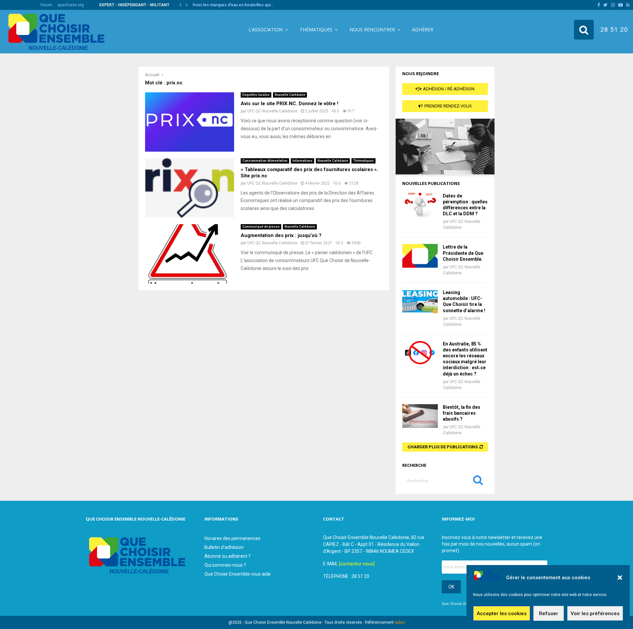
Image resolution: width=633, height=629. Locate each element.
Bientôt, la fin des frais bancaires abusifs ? (461, 413)
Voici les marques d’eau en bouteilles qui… (233, 5)
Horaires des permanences (232, 538)
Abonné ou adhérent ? (227, 556)
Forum (46, 5)
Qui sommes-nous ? (225, 565)
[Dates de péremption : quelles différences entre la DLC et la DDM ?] (420, 205)
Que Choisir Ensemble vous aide (237, 574)
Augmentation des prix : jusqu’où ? (281, 235)
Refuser (548, 613)
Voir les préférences (595, 613)
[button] (620, 577)
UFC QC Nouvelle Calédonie (272, 111)
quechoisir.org (71, 5)
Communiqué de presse (261, 226)
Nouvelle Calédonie (290, 95)
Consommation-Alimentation (264, 161)
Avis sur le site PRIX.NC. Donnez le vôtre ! (289, 103)
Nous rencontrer (372, 29)
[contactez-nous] (357, 563)
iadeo (400, 622)
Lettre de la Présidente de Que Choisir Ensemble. (463, 252)
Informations (302, 161)
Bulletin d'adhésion (224, 547)
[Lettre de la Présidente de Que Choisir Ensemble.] (420, 256)
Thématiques (316, 29)
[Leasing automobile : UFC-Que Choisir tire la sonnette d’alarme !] (420, 301)
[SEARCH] (478, 482)
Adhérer (422, 29)
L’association (266, 29)
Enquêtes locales (256, 95)
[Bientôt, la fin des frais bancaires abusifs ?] (420, 416)
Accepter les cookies (502, 613)
